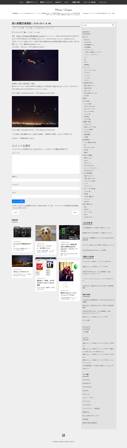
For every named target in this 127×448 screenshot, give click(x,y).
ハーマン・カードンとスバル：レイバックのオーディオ (98, 280)
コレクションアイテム (90, 70)
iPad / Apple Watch (89, 165)
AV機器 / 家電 (75, 2)
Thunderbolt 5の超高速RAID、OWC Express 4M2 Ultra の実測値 (99, 301)
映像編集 (86, 64)
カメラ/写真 (28, 32)
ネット (86, 57)
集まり (86, 214)
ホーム (21, 2)
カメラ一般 (87, 114)
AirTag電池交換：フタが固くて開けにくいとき (96, 227)
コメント (16, 153)
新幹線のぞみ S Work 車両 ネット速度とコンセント (97, 233)
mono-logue (60, 441)
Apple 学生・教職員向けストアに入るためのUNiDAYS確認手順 (98, 239)
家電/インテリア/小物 (90, 127)
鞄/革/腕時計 (86, 139)
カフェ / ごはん (88, 212)
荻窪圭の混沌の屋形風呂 (90, 423)
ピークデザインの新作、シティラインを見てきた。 (98, 261)
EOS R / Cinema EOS (89, 106)
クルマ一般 (87, 191)
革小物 (86, 150)
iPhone (86, 160)
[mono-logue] (63, 9)
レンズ (86, 183)
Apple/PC (58, 2)
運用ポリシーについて (46, 2)
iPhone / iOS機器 (87, 155)
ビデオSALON (87, 405)
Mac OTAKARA (87, 387)
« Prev (15, 212)
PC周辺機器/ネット (89, 44)
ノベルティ (87, 75)
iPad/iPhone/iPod (88, 170)
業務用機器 (87, 134)
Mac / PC (85, 37)
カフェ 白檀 (86, 320)
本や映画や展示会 (88, 83)
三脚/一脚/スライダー (90, 178)
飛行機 (86, 194)
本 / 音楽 (86, 95)
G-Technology (87, 42)
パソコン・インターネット (91, 54)
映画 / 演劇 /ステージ (89, 85)
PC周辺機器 (87, 47)
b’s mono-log (86, 379)
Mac (85, 59)
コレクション (102, 2)
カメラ (66, 2)
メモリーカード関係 (89, 181)
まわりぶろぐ (86, 394)
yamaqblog (85, 390)
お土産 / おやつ (88, 217)
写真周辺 (86, 116)
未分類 (85, 98)
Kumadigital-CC (87, 383)
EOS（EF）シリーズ (89, 109)
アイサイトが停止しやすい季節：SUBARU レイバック (98, 245)
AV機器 (86, 137)
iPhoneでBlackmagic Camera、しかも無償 (94, 250)
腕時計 (86, 152)
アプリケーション (89, 50)
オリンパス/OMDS (89, 111)
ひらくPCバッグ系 (89, 147)
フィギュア (87, 72)
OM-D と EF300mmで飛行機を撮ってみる (30, 36)
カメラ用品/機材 (87, 173)
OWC (85, 62)
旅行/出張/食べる (88, 204)
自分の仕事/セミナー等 (90, 93)
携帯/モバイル (88, 158)
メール (15, 184)
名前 (14, 176)
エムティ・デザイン (88, 397)
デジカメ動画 (36, 32)
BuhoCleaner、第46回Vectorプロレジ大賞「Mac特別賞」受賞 (99, 287)
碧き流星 (85, 419)
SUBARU (86, 201)
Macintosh (87, 39)
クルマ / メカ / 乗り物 (89, 2)
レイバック (87, 199)
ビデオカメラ (87, 124)
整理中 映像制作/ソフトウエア (94, 52)
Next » (75, 212)
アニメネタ (87, 77)
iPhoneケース (87, 163)
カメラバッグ (87, 186)
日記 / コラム (87, 90)
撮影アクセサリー (89, 176)
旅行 (85, 207)
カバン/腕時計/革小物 (90, 142)
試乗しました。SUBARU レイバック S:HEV (95, 266)
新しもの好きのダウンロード (91, 415)
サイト (14, 192)
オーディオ (87, 132)
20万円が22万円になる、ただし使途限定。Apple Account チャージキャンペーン (97, 272)
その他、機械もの (89, 196)
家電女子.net (86, 412)
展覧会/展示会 (88, 88)
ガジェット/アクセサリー (91, 168)
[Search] (113, 25)
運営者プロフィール (31, 2)
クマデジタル (86, 401)
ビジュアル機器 (88, 129)
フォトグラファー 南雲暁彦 (91, 408)
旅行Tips (86, 209)
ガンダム (86, 80)
